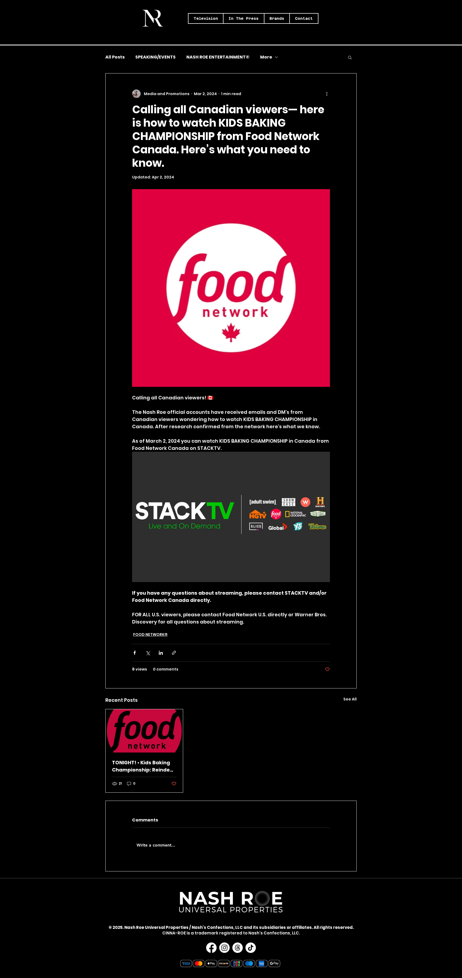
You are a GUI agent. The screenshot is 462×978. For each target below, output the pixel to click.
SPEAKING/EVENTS (155, 57)
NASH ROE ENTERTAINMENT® (217, 57)
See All (350, 699)
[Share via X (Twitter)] (147, 652)
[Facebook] (211, 947)
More (266, 57)
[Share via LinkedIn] (160, 652)
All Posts (115, 57)
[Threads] (237, 947)
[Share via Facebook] (134, 652)
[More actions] (327, 94)
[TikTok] (250, 947)
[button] (205, 18)
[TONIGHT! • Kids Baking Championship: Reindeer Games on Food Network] (144, 731)
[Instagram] (224, 947)
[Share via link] (173, 652)
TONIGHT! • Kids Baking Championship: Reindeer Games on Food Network (143, 766)
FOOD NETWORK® (150, 634)
